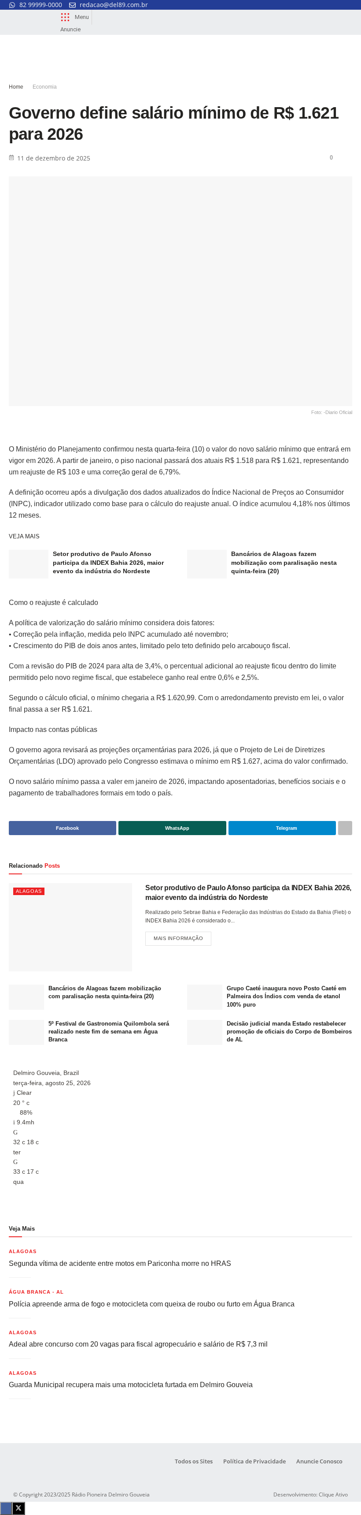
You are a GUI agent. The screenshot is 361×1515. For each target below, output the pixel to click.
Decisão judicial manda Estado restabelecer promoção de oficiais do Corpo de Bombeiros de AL (289, 1031)
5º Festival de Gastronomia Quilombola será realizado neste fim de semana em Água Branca (108, 1031)
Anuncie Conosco (319, 1461)
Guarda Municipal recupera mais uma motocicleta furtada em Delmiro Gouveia (131, 1384)
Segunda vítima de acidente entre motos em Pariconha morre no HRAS (120, 1263)
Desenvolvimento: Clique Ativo (310, 1494)
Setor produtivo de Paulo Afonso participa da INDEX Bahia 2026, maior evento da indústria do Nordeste (108, 562)
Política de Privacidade (254, 1461)
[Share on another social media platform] (345, 828)
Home (16, 87)
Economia (45, 87)
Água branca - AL (36, 1292)
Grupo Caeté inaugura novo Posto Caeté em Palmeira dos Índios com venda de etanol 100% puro (286, 996)
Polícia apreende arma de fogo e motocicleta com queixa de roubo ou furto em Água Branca (152, 1304)
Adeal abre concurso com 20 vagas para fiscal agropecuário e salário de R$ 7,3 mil (138, 1344)
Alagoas (29, 891)
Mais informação (182, 936)
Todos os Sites (194, 1461)
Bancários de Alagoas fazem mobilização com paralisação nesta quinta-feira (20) (284, 562)
